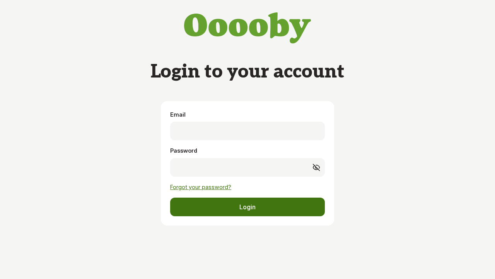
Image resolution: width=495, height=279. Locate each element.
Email (178, 114)
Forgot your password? (200, 187)
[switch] (316, 167)
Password (183, 150)
